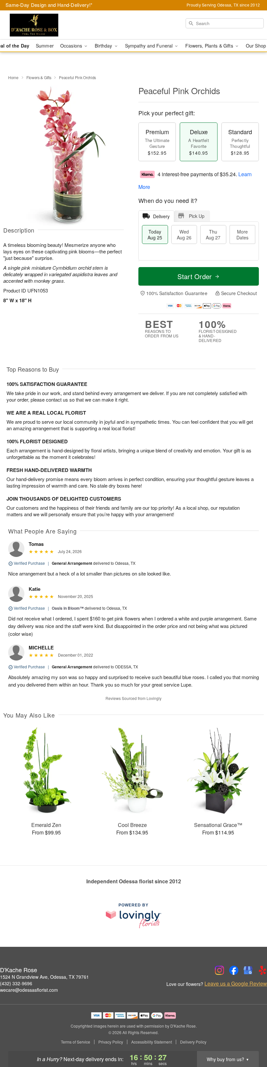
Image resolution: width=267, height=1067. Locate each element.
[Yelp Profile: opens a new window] (262, 970)
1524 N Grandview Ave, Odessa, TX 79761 (44, 977)
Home (13, 77)
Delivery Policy (193, 1042)
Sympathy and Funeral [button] (149, 45)
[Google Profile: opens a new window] (248, 970)
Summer (45, 45)
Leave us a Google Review (235, 983)
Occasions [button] (71, 45)
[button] (250, 1039)
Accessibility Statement (151, 1042)
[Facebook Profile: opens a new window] (233, 970)
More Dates (242, 234)
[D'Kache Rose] (45, 25)
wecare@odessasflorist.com (29, 990)
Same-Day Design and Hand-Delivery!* (49, 4)
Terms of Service (75, 1042)
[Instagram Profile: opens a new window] (219, 970)
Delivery (161, 216)
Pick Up (196, 216)
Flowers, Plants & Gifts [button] (209, 45)
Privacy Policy (110, 1042)
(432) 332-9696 (16, 983)
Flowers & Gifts (38, 77)
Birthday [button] (104, 45)
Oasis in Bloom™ (68, 608)
